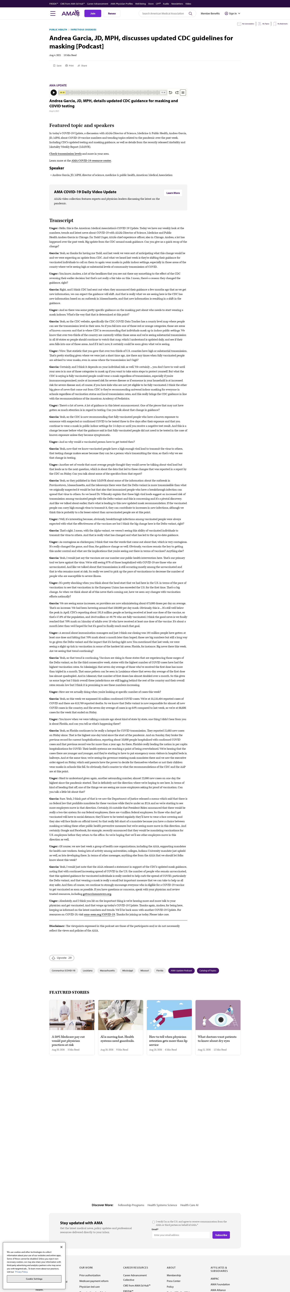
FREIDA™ (53, 3)
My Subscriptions (248, 24)
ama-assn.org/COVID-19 (99, 914)
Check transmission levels (65, 154)
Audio (166, 3)
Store (151, 3)
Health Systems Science (162, 1205)
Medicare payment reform (93, 1281)
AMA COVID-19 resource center (91, 161)
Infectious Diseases (83, 29)
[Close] (61, 1247)
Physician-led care (89, 1286)
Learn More (173, 193)
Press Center (173, 1281)
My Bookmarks (283, 24)
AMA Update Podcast (181, 970)
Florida (159, 970)
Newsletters (177, 3)
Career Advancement (97, 3)
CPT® (158, 3)
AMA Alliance (218, 1290)
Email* (155, 1229)
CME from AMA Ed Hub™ (72, 3)
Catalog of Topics (208, 970)
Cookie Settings (34, 1279)
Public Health (58, 29)
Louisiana (87, 970)
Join (92, 13)
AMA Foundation (220, 1284)
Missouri (144, 970)
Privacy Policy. (21, 1271)
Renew (112, 13)
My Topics (265, 24)
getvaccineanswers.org (97, 894)
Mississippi (127, 970)
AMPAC (215, 1278)
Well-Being (140, 3)
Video (188, 3)
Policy (170, 1286)
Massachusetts (107, 970)
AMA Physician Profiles (122, 3)
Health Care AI (189, 1205)
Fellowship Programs (131, 1205)
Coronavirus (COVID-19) (63, 970)
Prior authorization (90, 1275)
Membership (174, 1275)
